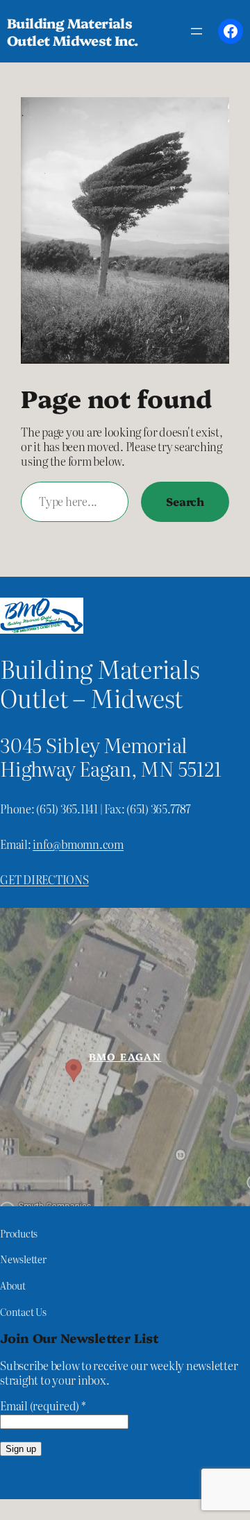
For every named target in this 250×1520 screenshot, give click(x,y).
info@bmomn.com (78, 844)
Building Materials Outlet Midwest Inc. (72, 31)
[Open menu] (196, 31)
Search (185, 501)
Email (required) (43, 1406)
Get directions (44, 879)
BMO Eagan (125, 1056)
